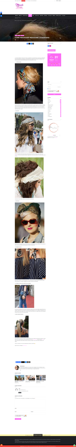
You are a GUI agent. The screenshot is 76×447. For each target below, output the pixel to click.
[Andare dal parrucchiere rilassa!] (30, 377)
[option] (54, 127)
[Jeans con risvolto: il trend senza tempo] (41, 377)
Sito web (32, 411)
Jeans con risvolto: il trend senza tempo (40, 381)
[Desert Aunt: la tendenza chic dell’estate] (19, 377)
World (17, 15)
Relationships (49, 107)
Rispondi (20, 392)
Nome (16, 408)
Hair (33, 15)
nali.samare (22, 366)
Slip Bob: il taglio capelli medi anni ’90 (30, 0)
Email (16, 411)
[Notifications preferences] (1, 445)
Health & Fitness (25, 15)
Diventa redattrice (51, 50)
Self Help (42, 15)
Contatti (64, 15)
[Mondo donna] (19, 6)
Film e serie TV (59, 15)
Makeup (46, 15)
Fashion (20, 15)
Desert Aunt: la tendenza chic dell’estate (19, 381)
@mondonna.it (25, 345)
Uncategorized (50, 116)
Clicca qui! (56, 137)
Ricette (54, 15)
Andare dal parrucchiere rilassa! (30, 381)
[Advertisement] (46, 8)
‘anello (43, 339)
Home (16, 20)
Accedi (54, 94)
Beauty (30, 15)
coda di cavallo (35, 339)
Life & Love (37, 15)
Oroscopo (50, 15)
